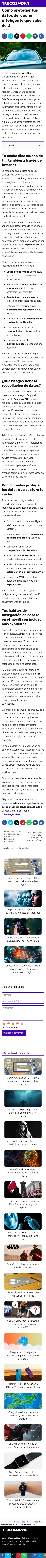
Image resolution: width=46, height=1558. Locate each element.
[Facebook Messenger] (10, 36)
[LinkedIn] (41, 36)
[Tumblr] (35, 36)
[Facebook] (4, 36)
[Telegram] (40, 1555)
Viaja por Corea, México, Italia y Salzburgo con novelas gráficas (34, 836)
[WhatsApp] (29, 36)
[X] (16, 36)
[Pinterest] (23, 36)
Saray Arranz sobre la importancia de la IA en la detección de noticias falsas (12, 836)
